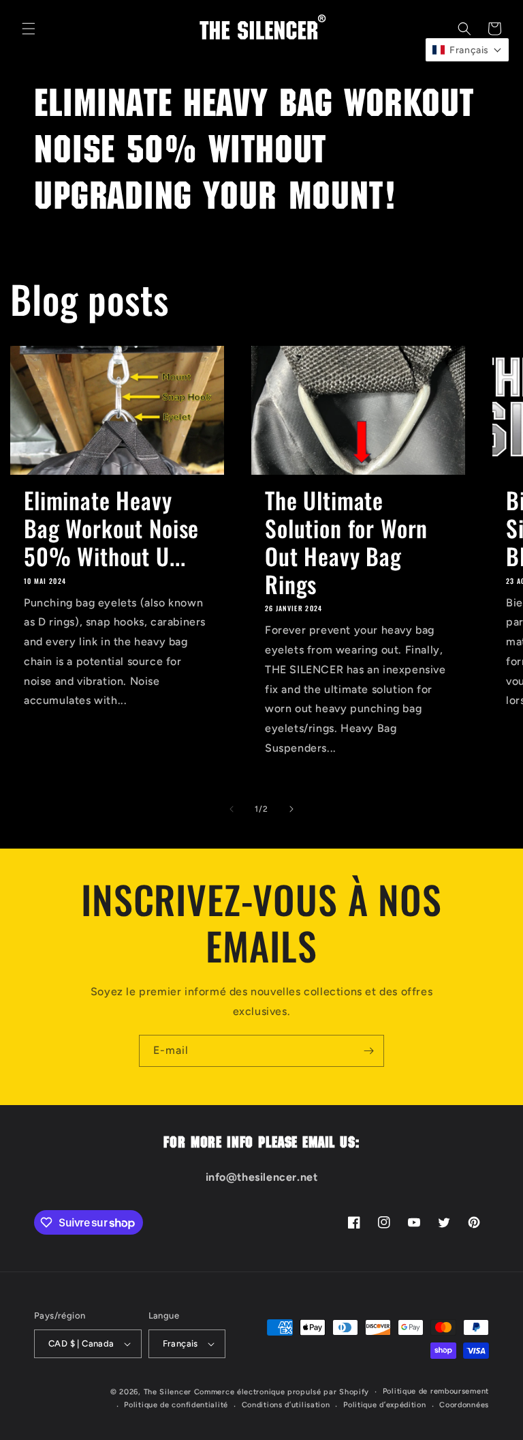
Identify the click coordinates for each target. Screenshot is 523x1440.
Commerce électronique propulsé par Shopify (281, 1391)
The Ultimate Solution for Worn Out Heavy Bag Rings (346, 542)
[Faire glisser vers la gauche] (232, 809)
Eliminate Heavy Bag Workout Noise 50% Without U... (111, 528)
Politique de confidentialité (176, 1404)
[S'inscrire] (368, 1051)
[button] (29, 29)
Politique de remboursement (436, 1391)
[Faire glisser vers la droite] (291, 809)
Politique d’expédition (384, 1404)
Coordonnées (464, 1404)
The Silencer (167, 1391)
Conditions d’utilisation (286, 1404)
